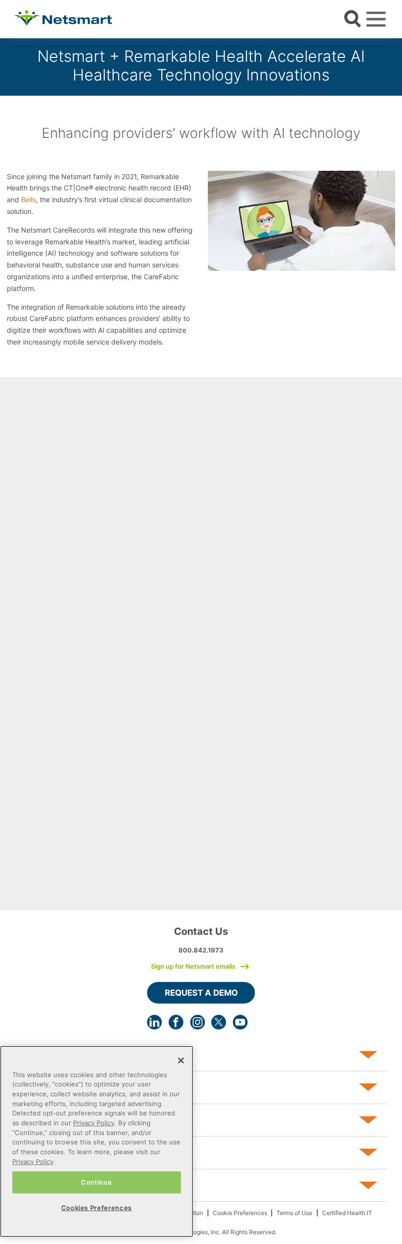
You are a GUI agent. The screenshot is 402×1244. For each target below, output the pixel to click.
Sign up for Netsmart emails (193, 966)
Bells (28, 199)
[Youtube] (240, 1022)
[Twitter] (218, 1022)
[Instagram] (197, 1022)
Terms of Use (294, 1213)
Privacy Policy (93, 1123)
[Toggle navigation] (376, 19)
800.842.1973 (201, 950)
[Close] (181, 1060)
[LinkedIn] (154, 1022)
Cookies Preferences (96, 1208)
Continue (96, 1182)
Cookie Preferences (240, 1213)
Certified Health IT (347, 1213)
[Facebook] (176, 1022)
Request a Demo (201, 993)
